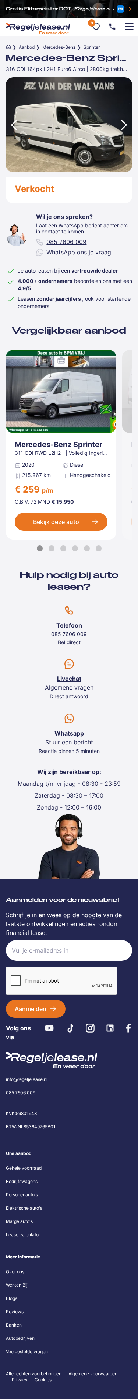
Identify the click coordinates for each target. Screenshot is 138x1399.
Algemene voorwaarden (92, 1374)
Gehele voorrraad (24, 1168)
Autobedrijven (20, 1338)
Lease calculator (23, 1234)
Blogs (11, 1298)
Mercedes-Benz (59, 47)
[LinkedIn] (110, 1028)
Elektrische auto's (24, 1208)
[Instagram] (90, 1028)
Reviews (15, 1311)
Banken (14, 1325)
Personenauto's (22, 1195)
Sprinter (92, 47)
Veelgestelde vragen (27, 1351)
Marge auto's (19, 1221)
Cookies (43, 1380)
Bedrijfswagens (22, 1181)
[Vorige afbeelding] (13, 125)
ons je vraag (78, 252)
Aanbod (27, 47)
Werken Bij (17, 1285)
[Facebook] (128, 1028)
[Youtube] (49, 1028)
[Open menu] (129, 27)
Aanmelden (30, 1009)
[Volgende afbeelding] (124, 125)
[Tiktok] (70, 1028)
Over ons (15, 1271)
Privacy (20, 1379)
